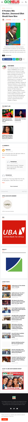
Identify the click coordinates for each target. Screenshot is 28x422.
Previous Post (5, 191)
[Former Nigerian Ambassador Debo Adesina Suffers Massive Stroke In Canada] (6, 310)
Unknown (8, 149)
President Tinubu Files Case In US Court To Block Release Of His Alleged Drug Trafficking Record (18, 359)
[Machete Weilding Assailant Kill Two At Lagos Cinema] (6, 344)
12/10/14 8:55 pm (9, 176)
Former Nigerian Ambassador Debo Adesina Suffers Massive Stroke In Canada (18, 309)
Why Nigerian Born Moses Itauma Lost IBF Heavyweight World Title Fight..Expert (18, 302)
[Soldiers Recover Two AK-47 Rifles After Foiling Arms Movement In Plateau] (6, 295)
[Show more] (23, 59)
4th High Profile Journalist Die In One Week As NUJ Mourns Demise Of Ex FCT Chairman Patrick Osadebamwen (18, 317)
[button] (2, 2)
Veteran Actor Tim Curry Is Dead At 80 (20, 119)
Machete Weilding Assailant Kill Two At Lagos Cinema (18, 343)
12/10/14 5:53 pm (14, 163)
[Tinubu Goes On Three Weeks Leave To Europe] (6, 288)
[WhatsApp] (17, 59)
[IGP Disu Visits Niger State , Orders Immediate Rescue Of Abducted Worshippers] (6, 352)
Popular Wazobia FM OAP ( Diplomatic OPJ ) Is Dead (7, 120)
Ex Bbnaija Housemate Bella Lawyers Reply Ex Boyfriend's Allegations (7, 137)
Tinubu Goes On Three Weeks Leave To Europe (18, 286)
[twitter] (14, 408)
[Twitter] (14, 59)
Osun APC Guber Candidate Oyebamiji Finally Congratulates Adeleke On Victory (18, 335)
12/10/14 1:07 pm (9, 151)
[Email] (20, 59)
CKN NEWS (11, 66)
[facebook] (11, 408)
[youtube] (17, 408)
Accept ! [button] (4, 419)
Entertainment (9, 8)
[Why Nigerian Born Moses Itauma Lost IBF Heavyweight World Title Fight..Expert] (6, 302)
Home (3, 8)
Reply (3, 157)
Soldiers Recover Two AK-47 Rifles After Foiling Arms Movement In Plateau (18, 294)
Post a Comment (14, 186)
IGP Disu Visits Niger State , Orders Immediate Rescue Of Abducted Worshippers (18, 351)
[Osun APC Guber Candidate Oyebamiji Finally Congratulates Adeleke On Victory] (6, 335)
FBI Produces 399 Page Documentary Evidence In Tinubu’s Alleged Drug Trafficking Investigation (17, 326)
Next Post (24, 191)
